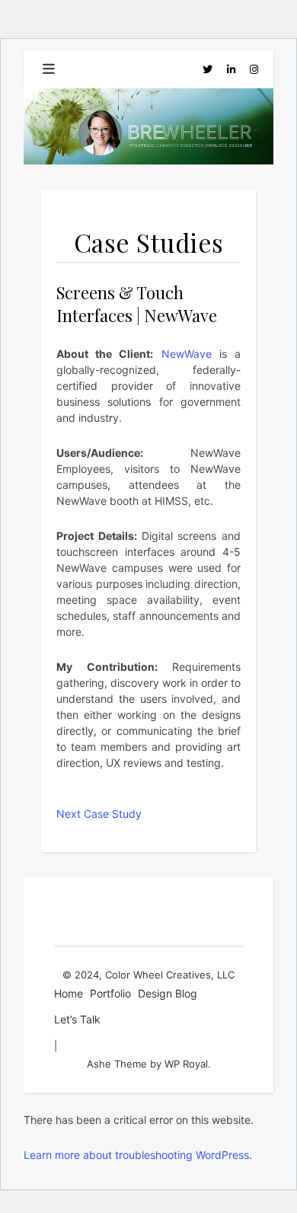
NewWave (186, 353)
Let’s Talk (77, 1019)
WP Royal (186, 1064)
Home (68, 993)
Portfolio (110, 993)
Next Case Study (99, 813)
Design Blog (167, 993)
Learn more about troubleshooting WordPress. (138, 1154)
